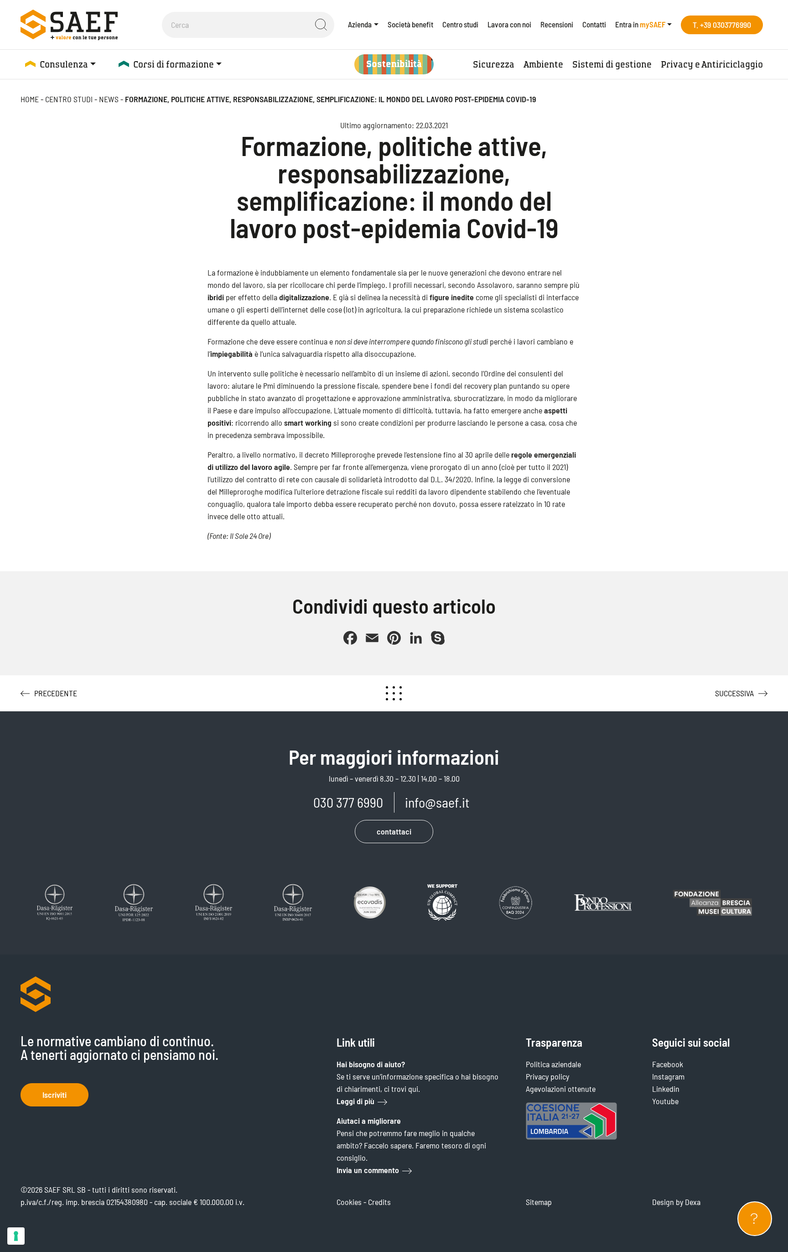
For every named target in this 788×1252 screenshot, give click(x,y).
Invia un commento (368, 1170)
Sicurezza (493, 64)
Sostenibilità (394, 64)
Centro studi (460, 24)
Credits (379, 1202)
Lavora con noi (509, 24)
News (109, 99)
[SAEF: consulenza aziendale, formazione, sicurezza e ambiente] (69, 24)
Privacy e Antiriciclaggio (712, 64)
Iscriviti (54, 1095)
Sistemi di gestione (612, 64)
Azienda (360, 24)
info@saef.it (437, 802)
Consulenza (64, 64)
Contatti (594, 24)
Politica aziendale (553, 1064)
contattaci (394, 831)
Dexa (692, 1202)
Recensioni (556, 24)
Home (30, 99)
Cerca (321, 25)
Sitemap (539, 1202)
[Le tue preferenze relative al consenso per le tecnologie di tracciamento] (16, 1236)
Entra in (640, 24)
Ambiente (543, 64)
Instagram (668, 1076)
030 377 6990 (348, 802)
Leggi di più (355, 1101)
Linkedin (665, 1089)
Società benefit (410, 24)
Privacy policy (547, 1076)
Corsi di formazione (173, 64)
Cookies (349, 1202)
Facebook (667, 1064)
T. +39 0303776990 (722, 25)
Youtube (665, 1101)
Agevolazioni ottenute (561, 1089)
